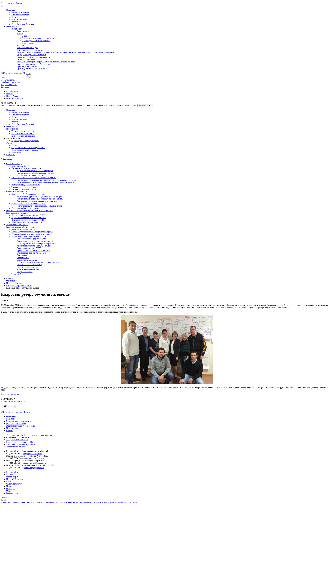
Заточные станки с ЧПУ (17, 225)
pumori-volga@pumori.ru (33, 468)
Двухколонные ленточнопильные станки (35, 241)
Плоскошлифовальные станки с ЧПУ (27, 215)
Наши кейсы (11, 26)
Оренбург (10, 488)
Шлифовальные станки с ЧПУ (19, 442)
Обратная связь (8, 80)
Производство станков (27, 66)
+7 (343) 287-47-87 (9, 84)
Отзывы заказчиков (20, 15)
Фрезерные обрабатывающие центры (28, 194)
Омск (8, 491)
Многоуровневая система (28, 269)
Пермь (9, 486)
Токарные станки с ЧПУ (17, 166)
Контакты (21, 45)
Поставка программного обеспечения (33, 64)
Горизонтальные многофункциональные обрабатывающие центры (46, 180)
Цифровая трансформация (23, 136)
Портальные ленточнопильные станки (28, 236)
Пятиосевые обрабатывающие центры (28, 203)
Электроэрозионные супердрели (31, 253)
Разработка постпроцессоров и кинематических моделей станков (46, 62)
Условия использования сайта (46, 502)
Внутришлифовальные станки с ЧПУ (28, 222)
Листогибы (22, 255)
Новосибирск (12, 96)
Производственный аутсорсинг (36, 40)
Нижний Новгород (14, 98)
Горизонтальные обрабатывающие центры (36, 173)
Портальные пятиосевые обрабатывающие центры (39, 206)
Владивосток (12, 493)
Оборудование (23, 31)
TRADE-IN (16, 274)
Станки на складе (14, 163)
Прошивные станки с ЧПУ (29, 248)
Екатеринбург (12, 91)
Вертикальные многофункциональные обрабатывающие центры (45, 182)
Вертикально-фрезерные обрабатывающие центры (39, 196)
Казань (9, 481)
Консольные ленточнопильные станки (34, 246)
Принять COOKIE (145, 105)
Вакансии (15, 22)
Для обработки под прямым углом (32, 239)
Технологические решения (23, 131)
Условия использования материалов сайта (118, 502)
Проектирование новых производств (33, 57)
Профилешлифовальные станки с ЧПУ (28, 217)
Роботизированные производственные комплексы (39, 262)
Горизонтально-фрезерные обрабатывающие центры (40, 199)
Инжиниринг (17, 29)
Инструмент (27, 43)
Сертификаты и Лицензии (23, 24)
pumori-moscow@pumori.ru (35, 458)
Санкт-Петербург (14, 484)
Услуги (20, 33)
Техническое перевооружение (30, 50)
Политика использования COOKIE (16, 502)
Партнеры (15, 17)
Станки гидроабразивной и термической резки (32, 232)
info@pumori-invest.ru (10, 82)
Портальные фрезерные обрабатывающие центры (39, 201)
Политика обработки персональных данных (79, 502)
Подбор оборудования (26, 59)
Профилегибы (23, 257)
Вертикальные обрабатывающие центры (35, 170)
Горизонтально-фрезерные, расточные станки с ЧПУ (29, 210)
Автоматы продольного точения (25, 185)
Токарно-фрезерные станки (23, 189)
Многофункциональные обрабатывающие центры (33, 178)
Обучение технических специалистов (38, 38)
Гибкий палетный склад (27, 267)
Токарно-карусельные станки (24, 187)
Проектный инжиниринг (22, 133)
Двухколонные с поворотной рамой (38, 243)
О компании (11, 10)
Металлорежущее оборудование (20, 426)
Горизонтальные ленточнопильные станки (30, 234)
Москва (9, 94)
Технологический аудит (27, 47)
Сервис (25, 36)
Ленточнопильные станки (23, 229)
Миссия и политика (20, 12)
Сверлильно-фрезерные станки (25, 208)
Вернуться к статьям (10, 394)
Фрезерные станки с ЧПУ (17, 192)
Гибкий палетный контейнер (29, 264)
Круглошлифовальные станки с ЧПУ (27, 220)
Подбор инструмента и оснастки (31, 55)
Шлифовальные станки (16, 213)
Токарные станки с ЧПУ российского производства (29, 435)
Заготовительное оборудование (20, 227)
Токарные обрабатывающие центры (27, 168)
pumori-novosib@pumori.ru (34, 463)
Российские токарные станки (30, 175)
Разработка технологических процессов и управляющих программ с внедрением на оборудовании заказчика (65, 52)
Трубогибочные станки (27, 260)
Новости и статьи (19, 19)
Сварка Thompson (24, 272)
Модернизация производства (19, 421)
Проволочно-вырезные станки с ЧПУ (33, 250)
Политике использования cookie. (122, 105)
